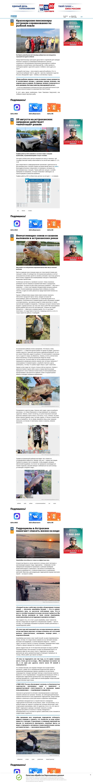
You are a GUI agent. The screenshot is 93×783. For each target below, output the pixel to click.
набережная (19, 759)
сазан (54, 503)
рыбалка (19, 503)
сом (49, 503)
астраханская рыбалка (40, 503)
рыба (25, 503)
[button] (58, 190)
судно (33, 759)
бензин (23, 210)
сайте (56, 166)
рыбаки (30, 503)
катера (27, 759)
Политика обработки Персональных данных (45, 775)
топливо (30, 210)
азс (18, 210)
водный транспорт (50, 759)
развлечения (40, 759)
